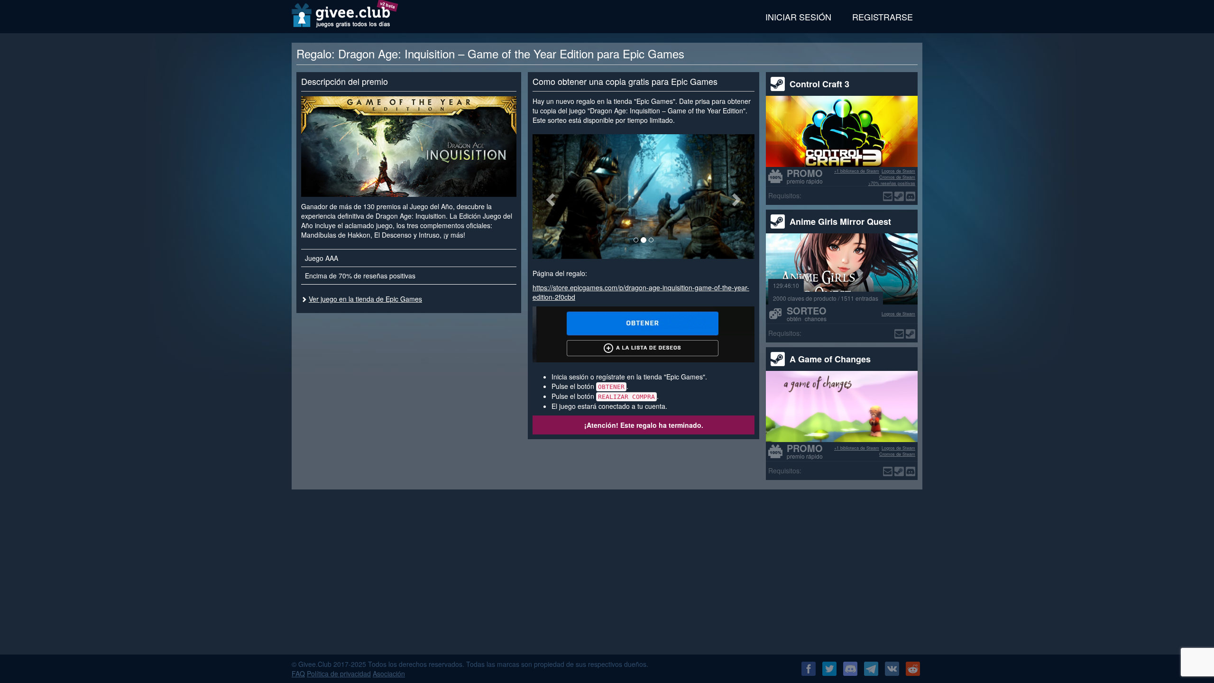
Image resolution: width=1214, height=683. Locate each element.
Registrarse (882, 16)
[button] (549, 196)
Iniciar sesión (798, 16)
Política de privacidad (339, 673)
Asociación (389, 673)
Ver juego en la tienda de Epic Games (365, 299)
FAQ (298, 673)
